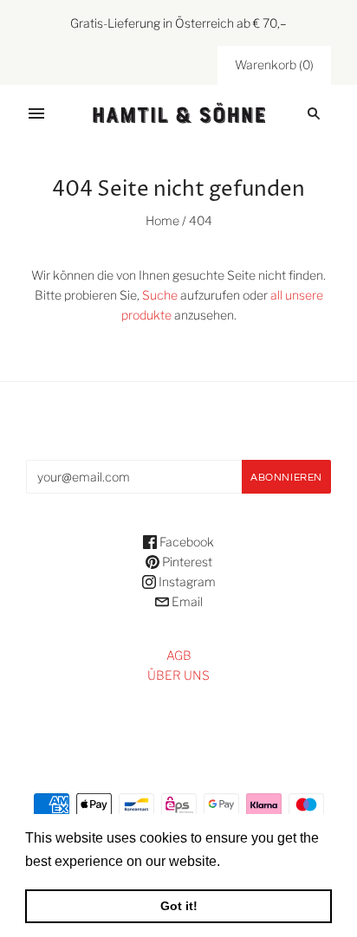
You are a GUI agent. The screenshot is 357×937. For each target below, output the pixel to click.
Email (186, 601)
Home (162, 220)
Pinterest (185, 561)
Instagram (186, 581)
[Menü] (36, 113)
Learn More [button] (261, 861)
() (274, 64)
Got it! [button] (179, 906)
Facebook (185, 541)
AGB (178, 655)
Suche (160, 295)
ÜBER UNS (178, 675)
